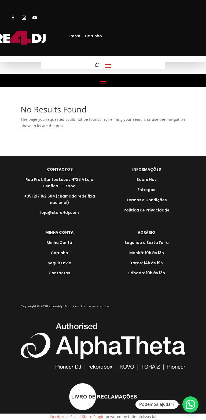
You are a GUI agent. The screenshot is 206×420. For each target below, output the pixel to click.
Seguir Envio (59, 263)
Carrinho (93, 36)
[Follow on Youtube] (34, 17)
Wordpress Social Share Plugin (78, 416)
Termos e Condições (146, 200)
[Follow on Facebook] (13, 17)
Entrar (74, 36)
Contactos (59, 273)
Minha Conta (59, 242)
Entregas (146, 189)
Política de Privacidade (147, 210)
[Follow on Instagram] (24, 17)
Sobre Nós (147, 179)
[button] (190, 404)
